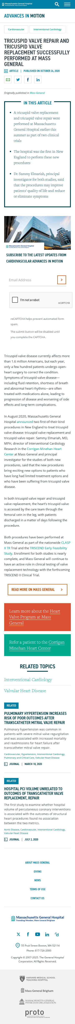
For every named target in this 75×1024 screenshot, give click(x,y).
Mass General (37, 93)
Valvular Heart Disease (25, 690)
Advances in (24, 16)
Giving (37, 872)
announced (25, 422)
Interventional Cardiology (47, 29)
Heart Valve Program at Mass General (34, 617)
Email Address (20, 280)
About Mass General (37, 863)
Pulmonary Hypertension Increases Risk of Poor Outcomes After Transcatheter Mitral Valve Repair (35, 718)
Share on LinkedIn (38, 79)
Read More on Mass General (33, 589)
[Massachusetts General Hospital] (37, 918)
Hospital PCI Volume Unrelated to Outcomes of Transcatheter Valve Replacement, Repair (33, 793)
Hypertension (28, 754)
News (37, 880)
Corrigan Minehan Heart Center (37, 645)
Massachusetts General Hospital (17, 3)
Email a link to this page (8, 79)
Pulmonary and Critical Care (19, 757)
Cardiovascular (16, 29)
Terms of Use (37, 889)
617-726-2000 (43, 950)
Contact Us (37, 898)
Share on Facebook (28, 79)
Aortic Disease (11, 829)
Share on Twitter (18, 79)
